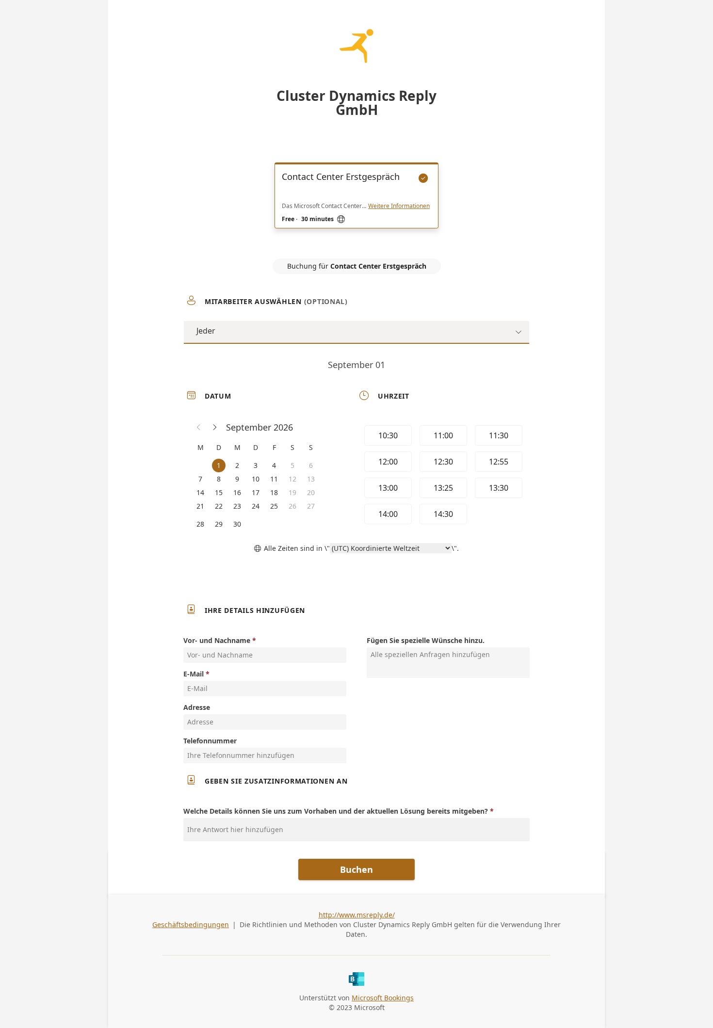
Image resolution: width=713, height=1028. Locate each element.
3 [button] (256, 465)
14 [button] (200, 492)
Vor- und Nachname (216, 640)
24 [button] (255, 506)
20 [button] (311, 492)
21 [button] (200, 506)
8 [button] (219, 478)
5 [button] (292, 465)
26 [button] (292, 506)
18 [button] (274, 492)
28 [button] (200, 524)
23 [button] (237, 506)
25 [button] (274, 506)
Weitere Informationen (399, 206)
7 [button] (200, 478)
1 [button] (219, 465)
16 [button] (237, 492)
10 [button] (255, 478)
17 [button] (255, 492)
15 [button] (219, 492)
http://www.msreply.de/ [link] (357, 914)
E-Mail (193, 673)
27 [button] (311, 506)
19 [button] (292, 492)
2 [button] (237, 465)
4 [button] (274, 465)
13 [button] (311, 478)
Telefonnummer (210, 740)
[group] (442, 476)
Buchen (356, 869)
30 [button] (237, 524)
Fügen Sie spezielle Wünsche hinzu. (426, 640)
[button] (199, 427)
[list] (356, 204)
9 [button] (237, 478)
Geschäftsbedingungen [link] (190, 924)
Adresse (196, 707)
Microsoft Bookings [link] (383, 997)
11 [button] (274, 478)
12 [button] (292, 478)
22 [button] (219, 506)
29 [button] (219, 524)
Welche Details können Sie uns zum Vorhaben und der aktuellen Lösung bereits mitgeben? (335, 811)
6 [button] (311, 465)
